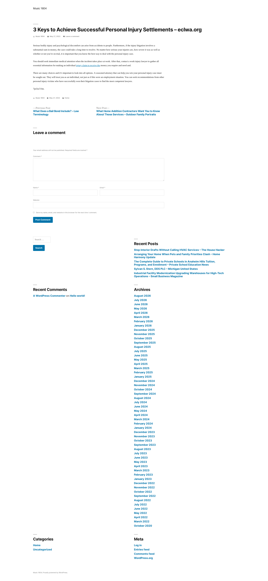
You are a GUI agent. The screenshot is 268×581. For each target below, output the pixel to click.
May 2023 (140, 461)
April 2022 (141, 517)
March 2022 (141, 521)
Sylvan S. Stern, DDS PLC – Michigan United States (166, 268)
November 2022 (144, 487)
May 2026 (140, 308)
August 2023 (142, 449)
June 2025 (141, 355)
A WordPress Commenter (49, 295)
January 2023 (143, 479)
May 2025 (140, 359)
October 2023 (143, 440)
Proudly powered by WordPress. (55, 573)
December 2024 (144, 381)
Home (67, 98)
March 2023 (141, 470)
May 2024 (140, 410)
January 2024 (143, 427)
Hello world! (77, 295)
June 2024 (141, 406)
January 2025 (143, 376)
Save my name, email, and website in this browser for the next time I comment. (66, 213)
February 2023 (143, 474)
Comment (37, 156)
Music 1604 (40, 8)
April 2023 (141, 466)
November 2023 (144, 436)
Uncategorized (42, 549)
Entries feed (141, 549)
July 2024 (140, 402)
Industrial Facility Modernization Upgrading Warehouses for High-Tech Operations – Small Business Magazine (179, 275)
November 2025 (144, 334)
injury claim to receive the (88, 65)
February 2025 (143, 372)
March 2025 (141, 368)
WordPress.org (143, 558)
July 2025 (140, 351)
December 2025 (144, 329)
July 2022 (140, 504)
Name (36, 188)
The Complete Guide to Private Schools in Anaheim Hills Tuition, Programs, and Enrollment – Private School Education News (174, 263)
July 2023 (140, 453)
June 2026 (141, 304)
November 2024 (144, 385)
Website (36, 200)
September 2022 (145, 495)
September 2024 (145, 393)
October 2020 (143, 525)
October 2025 (143, 338)
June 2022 (141, 508)
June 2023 (141, 457)
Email (102, 188)
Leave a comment (72, 36)
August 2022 (142, 500)
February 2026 (143, 321)
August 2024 (142, 398)
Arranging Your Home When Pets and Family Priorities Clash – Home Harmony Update (177, 256)
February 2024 (143, 423)
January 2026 (143, 325)
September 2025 (145, 342)
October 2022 (143, 491)
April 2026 (141, 312)
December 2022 (144, 483)
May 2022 (140, 513)
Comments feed (144, 553)
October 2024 (143, 389)
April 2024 (141, 415)
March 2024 (141, 419)
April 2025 (141, 363)
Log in (138, 545)
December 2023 (144, 432)
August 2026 (142, 295)
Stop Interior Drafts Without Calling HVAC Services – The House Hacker (179, 249)
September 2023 (145, 444)
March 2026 (141, 317)
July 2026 (140, 300)
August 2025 (142, 346)
